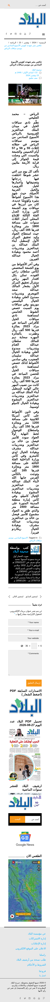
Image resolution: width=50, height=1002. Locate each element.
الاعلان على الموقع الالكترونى (30, 948)
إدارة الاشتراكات (37, 938)
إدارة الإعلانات (38, 943)
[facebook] (6, 34)
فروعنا (42, 971)
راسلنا (43, 955)
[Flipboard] (30, 34)
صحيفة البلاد (37, 70)
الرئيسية (42, 42)
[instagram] (16, 34)
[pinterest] (20, 34)
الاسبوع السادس (21, 538)
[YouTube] (25, 34)
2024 (34, 42)
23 (20, 42)
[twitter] (11, 34)
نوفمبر (26, 42)
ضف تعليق (33, 78)
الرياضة (13, 42)
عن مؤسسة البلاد (37, 933)
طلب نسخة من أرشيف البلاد (31, 959)
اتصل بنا (42, 975)
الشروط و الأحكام (36, 964)
